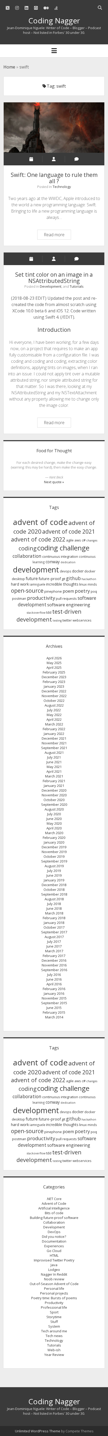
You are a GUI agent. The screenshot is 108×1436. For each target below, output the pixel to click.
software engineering (68, 605)
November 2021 (54, 743)
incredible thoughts (62, 584)
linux (83, 584)
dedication (68, 562)
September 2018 (54, 894)
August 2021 (54, 752)
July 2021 (54, 757)
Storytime (54, 1316)
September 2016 (54, 969)
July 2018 (54, 903)
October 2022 (54, 700)
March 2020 (54, 832)
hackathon (89, 579)
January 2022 (54, 733)
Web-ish (54, 1350)
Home (9, 67)
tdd (48, 612)
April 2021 (54, 771)
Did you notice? (54, 1236)
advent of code (40, 522)
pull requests (66, 598)
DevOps (54, 1231)
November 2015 (54, 998)
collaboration (27, 556)
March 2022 (54, 724)
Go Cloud (54, 1250)
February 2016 (54, 988)
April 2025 (54, 667)
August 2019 (54, 866)
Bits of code (54, 1213)
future (32, 578)
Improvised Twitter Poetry (54, 1260)
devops (65, 571)
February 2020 (54, 837)
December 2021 (54, 738)
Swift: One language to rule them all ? (54, 127)
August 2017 (54, 936)
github (73, 578)
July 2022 (54, 710)
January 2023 (54, 686)
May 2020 (54, 823)
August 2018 (54, 899)
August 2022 (54, 705)
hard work (20, 584)
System (54, 1326)
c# (83, 540)
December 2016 (54, 960)
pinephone (53, 591)
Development (50, 286)
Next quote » (54, 482)
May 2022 (54, 714)
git (63, 578)
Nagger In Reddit (54, 1274)
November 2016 (54, 965)
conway (53, 562)
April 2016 (54, 984)
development (36, 570)
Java (54, 1265)
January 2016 (54, 993)
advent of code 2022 (38, 539)
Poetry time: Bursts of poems (54, 1298)
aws (77, 540)
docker (78, 571)
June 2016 (54, 979)
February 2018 (54, 918)
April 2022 (54, 719)
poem (68, 591)
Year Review (54, 1354)
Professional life (54, 1307)
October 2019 (54, 856)
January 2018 (54, 922)
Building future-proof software (54, 1217)
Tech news (54, 1335)
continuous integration (60, 556)
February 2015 (54, 1012)
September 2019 (54, 861)
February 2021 (54, 781)
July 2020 (54, 814)
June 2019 (54, 875)
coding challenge (63, 548)
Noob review (54, 1279)
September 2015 (54, 1003)
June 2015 (54, 1007)
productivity (41, 598)
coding (27, 548)
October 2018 (54, 889)
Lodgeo (54, 1269)
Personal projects (54, 1293)
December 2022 (54, 691)
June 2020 (54, 818)
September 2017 (54, 932)
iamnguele (37, 584)
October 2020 (54, 799)
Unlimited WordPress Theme (37, 1431)
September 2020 (54, 804)
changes (91, 540)
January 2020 (54, 842)
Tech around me (54, 1331)
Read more (57, 235)
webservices (82, 620)
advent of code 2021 (68, 531)
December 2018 (54, 884)
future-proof (50, 578)
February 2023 (54, 681)
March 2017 (54, 951)
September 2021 (54, 747)
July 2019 (54, 870)
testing (57, 620)
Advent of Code (54, 1203)
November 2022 (54, 695)
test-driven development (49, 615)
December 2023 (54, 677)
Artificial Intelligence (54, 1208)
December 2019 (54, 847)
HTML (54, 1255)
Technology (62, 186)
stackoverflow (36, 612)
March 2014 (54, 1017)
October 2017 (54, 927)
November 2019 (54, 851)
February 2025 (54, 672)
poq (94, 591)
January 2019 (54, 880)
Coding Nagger (54, 20)
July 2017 (54, 941)
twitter (67, 620)
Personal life (54, 1288)
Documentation (54, 1241)
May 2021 (54, 766)
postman (19, 598)
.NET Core (54, 1198)
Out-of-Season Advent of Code (54, 1283)
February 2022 (54, 729)
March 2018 (54, 913)
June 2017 (54, 946)
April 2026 (54, 658)
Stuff (54, 1321)
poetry (82, 591)
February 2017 (54, 955)
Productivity (54, 1302)
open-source (27, 590)
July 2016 (54, 974)
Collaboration (54, 1222)
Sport (54, 1312)
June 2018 (54, 908)
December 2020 (54, 790)
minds (92, 584)
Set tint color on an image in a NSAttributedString (54, 278)
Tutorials (77, 286)
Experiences (54, 1246)
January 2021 (54, 785)
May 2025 (54, 662)
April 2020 (54, 828)
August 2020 (54, 809)
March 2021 (54, 776)
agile (70, 540)
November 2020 (54, 795)
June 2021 (54, 762)
